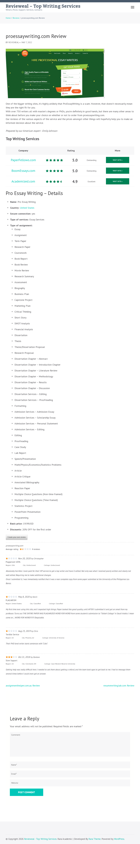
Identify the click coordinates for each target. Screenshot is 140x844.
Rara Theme (95, 838)
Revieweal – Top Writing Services (43, 6)
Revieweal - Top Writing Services (40, 838)
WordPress (119, 838)
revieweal (14, 42)
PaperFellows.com (23, 160)
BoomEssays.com (23, 171)
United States (27, 207)
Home (8, 18)
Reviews (16, 18)
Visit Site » (117, 160)
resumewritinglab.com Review (118, 685)
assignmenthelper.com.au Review (23, 685)
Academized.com (23, 181)
